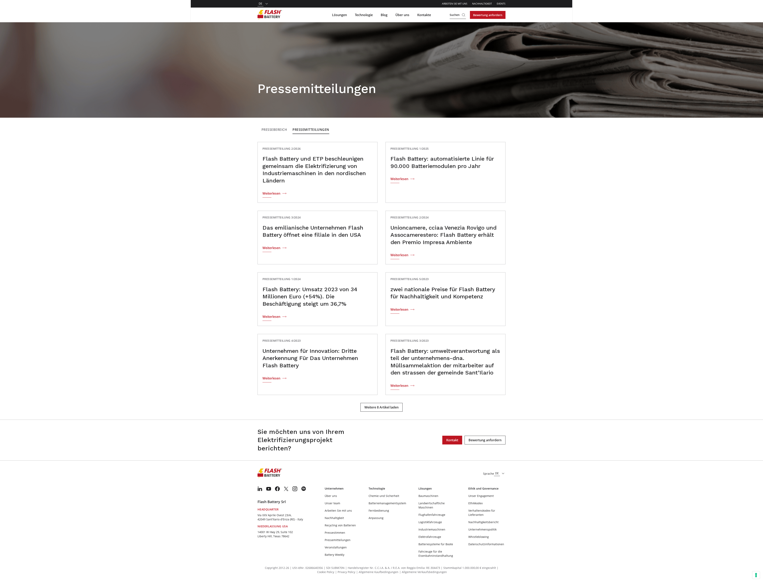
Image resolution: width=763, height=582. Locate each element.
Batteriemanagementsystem (387, 503)
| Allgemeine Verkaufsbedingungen (423, 572)
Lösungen (339, 15)
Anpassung (376, 518)
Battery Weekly (334, 555)
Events (501, 3)
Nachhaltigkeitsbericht (483, 522)
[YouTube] (268, 488)
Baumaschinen (428, 496)
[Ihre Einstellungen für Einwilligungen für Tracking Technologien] (756, 575)
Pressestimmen (335, 532)
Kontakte (424, 15)
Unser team (332, 503)
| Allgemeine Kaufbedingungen (377, 572)
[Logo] (270, 15)
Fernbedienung (379, 510)
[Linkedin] (260, 488)
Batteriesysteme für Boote (435, 544)
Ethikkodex (475, 503)
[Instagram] (294, 488)
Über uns (402, 15)
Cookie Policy (325, 572)
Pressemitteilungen (310, 129)
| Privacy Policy (345, 572)
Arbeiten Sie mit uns (454, 3)
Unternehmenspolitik (482, 529)
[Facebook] (277, 488)
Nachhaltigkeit (482, 3)
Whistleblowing (478, 537)
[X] (286, 488)
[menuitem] (260, 488)
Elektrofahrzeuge (429, 537)
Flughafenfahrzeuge (431, 515)
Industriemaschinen (431, 529)
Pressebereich (274, 129)
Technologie (364, 15)
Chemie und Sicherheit (384, 496)
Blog (384, 15)
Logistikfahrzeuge (430, 522)
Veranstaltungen (336, 547)
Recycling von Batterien (340, 525)
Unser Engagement (481, 496)
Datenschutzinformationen (486, 544)
